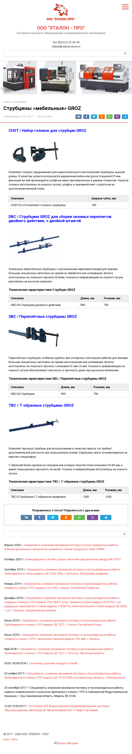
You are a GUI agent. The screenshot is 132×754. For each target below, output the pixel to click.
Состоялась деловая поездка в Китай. (53, 663)
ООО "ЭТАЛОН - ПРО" (61, 28)
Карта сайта (10, 739)
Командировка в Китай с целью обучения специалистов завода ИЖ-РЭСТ (73, 559)
